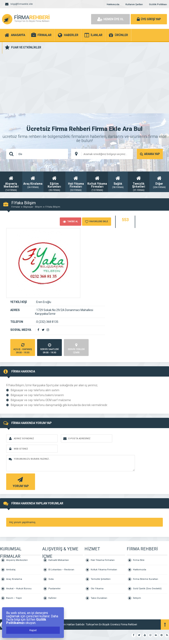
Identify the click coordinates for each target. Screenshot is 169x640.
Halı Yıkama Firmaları (103, 560)
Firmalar (15, 207)
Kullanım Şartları (134, 4)
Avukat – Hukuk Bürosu (19, 588)
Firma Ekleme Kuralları (145, 579)
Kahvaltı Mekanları (58, 560)
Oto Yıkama (97, 588)
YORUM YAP (21, 486)
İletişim (137, 598)
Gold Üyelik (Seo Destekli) (147, 588)
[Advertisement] (84, 82)
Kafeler (52, 598)
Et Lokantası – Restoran (61, 569)
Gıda (51, 579)
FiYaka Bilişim (52, 207)
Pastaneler (54, 588)
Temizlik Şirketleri (100, 579)
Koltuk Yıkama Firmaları (104, 569)
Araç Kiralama (14, 579)
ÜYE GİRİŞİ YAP (151, 19)
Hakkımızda (113, 4)
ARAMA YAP (152, 154)
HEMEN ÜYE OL (113, 19)
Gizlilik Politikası (158, 4)
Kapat (33, 630)
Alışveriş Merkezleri (17, 560)
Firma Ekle (138, 560)
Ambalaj (10, 569)
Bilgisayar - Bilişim (32, 207)
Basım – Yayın (14, 598)
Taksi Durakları (99, 598)
